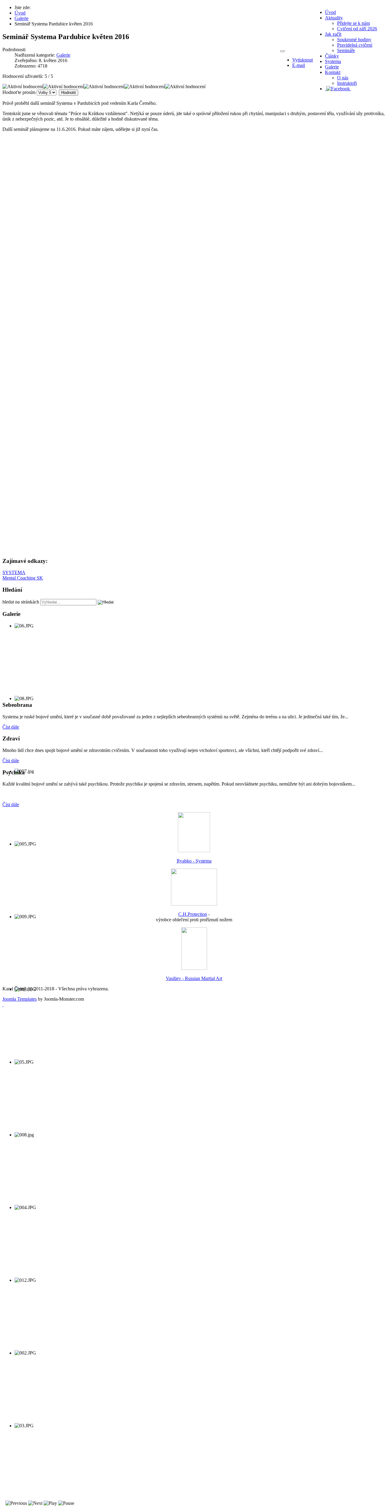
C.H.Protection (192, 914)
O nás (342, 77)
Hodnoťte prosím (18, 92)
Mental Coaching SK (22, 577)
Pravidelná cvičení (354, 45)
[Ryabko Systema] (194, 850)
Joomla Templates (19, 999)
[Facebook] (338, 88)
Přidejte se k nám (353, 23)
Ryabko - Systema (194, 860)
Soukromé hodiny (354, 39)
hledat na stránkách (20, 601)
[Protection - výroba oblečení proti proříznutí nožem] (194, 903)
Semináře (346, 50)
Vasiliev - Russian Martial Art (194, 978)
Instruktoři (347, 83)
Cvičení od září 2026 (357, 28)
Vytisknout (302, 59)
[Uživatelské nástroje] (282, 51)
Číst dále (10, 727)
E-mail (298, 65)
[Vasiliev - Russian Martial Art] (194, 968)
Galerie (63, 55)
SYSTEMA (13, 572)
